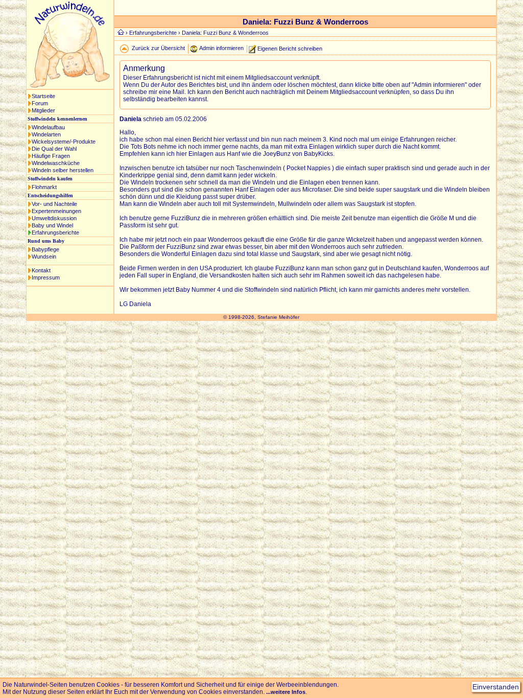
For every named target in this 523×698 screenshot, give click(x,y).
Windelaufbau (48, 127)
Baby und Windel (52, 225)
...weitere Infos (285, 692)
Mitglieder (43, 110)
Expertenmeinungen (56, 211)
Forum (40, 103)
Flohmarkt (44, 187)
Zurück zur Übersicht (158, 48)
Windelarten (46, 134)
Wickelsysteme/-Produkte (64, 141)
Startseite (43, 96)
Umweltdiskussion (54, 218)
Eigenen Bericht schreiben (289, 48)
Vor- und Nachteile (54, 204)
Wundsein (44, 256)
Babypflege (45, 249)
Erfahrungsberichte (55, 232)
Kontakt (41, 270)
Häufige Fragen (51, 156)
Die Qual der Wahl (54, 149)
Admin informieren (221, 48)
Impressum (46, 277)
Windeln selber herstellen (62, 170)
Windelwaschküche (56, 163)
